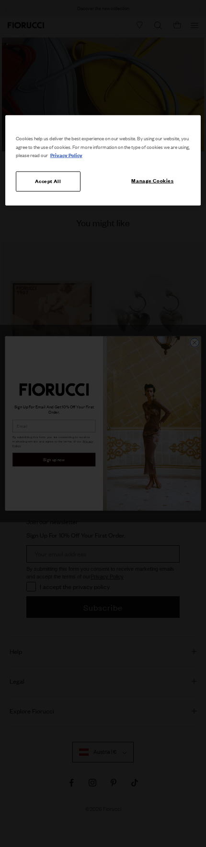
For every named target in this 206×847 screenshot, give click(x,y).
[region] (103, 160)
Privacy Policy (66, 155)
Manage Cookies (152, 180)
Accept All (48, 180)
